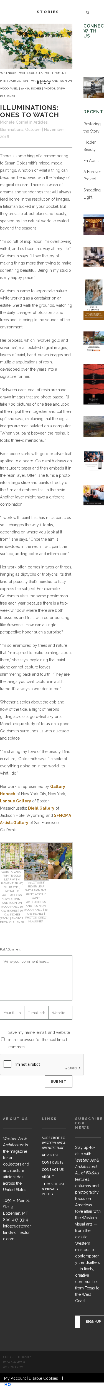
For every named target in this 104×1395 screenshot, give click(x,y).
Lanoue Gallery (15, 801)
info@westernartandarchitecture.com (17, 1232)
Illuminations (11, 129)
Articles (41, 122)
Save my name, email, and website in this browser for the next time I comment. (39, 1039)
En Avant (91, 160)
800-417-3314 (15, 1219)
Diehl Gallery (41, 808)
